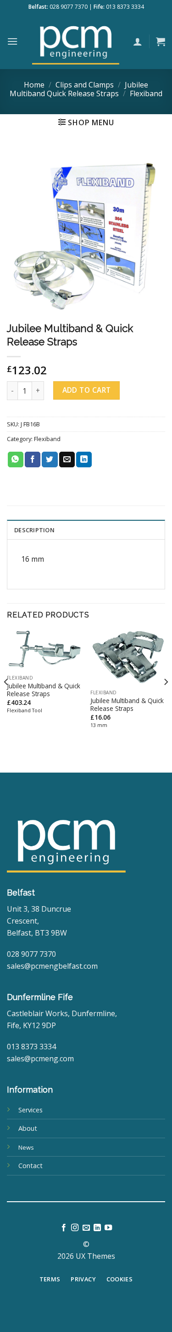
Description (34, 530)
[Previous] (6, 700)
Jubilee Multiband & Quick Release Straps (43, 690)
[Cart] (160, 41)
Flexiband (146, 93)
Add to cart (86, 390)
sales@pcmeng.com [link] (40, 1058)
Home (34, 85)
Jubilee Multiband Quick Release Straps (79, 89)
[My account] (137, 41)
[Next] (165, 700)
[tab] (86, 529)
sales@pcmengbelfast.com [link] (52, 966)
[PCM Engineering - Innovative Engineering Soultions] (75, 41)
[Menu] (12, 41)
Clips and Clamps (84, 85)
